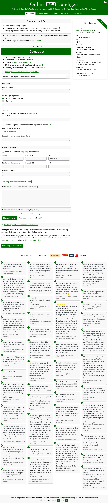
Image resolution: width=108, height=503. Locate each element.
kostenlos (92, 9)
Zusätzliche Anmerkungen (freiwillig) (15, 136)
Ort (49, 163)
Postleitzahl (29, 163)
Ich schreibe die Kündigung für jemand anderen (22, 152)
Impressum (78, 13)
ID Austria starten (9, 218)
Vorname (5, 155)
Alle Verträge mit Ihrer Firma (15, 98)
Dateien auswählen (9, 131)
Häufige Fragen (43, 13)
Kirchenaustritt (46, 9)
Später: (7, 116)
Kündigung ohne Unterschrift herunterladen (16, 182)
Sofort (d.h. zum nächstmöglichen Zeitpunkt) (21, 113)
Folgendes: (8, 101)
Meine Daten (65, 13)
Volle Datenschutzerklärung (33, 240)
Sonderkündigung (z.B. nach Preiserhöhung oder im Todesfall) (27, 125)
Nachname (29, 155)
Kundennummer (8, 87)
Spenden (55, 13)
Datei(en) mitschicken (10, 128)
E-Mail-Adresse (7, 170)
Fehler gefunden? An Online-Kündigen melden (22, 72)
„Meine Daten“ (11, 240)
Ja (58, 500)
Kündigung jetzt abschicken (12, 246)
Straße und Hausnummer (11, 163)
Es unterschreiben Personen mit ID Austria (22, 214)
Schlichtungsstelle (77, 9)
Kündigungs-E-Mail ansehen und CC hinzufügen (21, 225)
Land (50, 155)
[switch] (105, 2)
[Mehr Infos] (59, 28)
